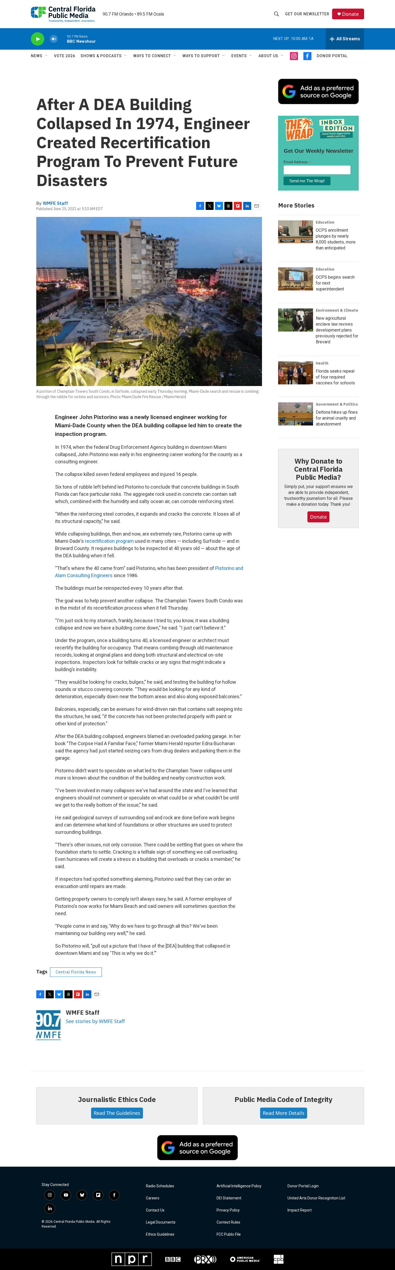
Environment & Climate (337, 310)
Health (322, 363)
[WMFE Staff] (48, 1025)
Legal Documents (160, 1222)
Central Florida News (76, 972)
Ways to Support (201, 56)
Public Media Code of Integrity (283, 1099)
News (36, 56)
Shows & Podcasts (101, 56)
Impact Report (300, 1210)
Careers (152, 1198)
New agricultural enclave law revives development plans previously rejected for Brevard (337, 330)
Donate (350, 14)
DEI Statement (229, 1198)
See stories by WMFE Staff (95, 1021)
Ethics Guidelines (160, 1234)
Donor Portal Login (303, 1186)
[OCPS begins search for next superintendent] (295, 278)
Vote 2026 (64, 56)
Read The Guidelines (117, 1113)
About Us (268, 56)
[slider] (62, 39)
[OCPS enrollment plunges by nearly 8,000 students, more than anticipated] (295, 231)
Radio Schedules (160, 1186)
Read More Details (283, 1113)
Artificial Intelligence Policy (239, 1186)
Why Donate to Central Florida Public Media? (318, 469)
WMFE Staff (55, 203)
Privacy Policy (228, 1210)
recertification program (109, 541)
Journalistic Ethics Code (117, 1099)
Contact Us (155, 1210)
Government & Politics (337, 404)
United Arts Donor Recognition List (316, 1198)
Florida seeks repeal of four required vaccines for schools (335, 377)
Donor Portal (332, 56)
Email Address (297, 162)
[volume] (53, 39)
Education (325, 222)
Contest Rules (228, 1222)
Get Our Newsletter (307, 14)
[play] (37, 39)
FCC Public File (229, 1234)
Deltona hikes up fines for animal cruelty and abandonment (337, 418)
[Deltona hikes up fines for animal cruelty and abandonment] (295, 413)
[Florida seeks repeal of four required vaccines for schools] (295, 372)
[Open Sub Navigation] (46, 56)
